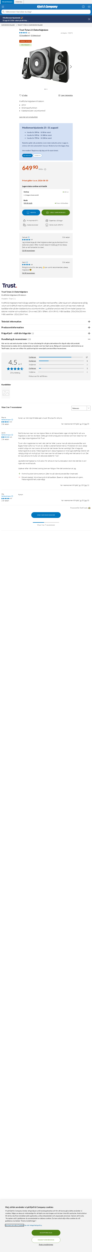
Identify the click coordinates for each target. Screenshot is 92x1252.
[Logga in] (83, 6)
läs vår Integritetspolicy (33, 1225)
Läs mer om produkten (28, 117)
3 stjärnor (32, 365)
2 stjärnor (32, 368)
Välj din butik (28, 203)
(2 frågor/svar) (36, 35)
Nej (85, 424)
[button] (5, 392)
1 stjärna (32, 372)
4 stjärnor (32, 361)
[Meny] (3, 7)
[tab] (7, 2)
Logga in (37, 155)
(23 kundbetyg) (24, 35)
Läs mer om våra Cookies (14, 1225)
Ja (80, 424)
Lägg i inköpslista (67, 95)
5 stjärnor (32, 357)
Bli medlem (27, 155)
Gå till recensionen (28, 251)
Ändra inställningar (46, 1244)
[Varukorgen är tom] (89, 6)
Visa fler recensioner (46, 515)
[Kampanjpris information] (45, 169)
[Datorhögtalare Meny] (16, 25)
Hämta (33, 212)
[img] (71, 67)
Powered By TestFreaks (79, 508)
